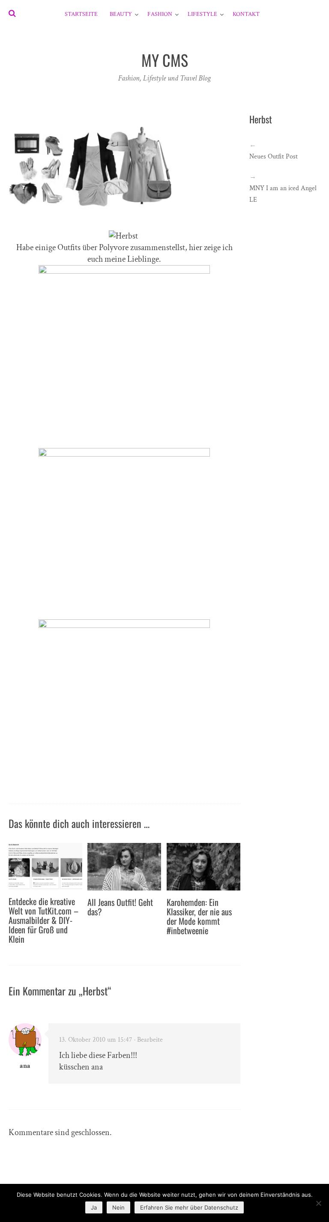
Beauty (121, 14)
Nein (118, 1207)
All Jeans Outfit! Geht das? (120, 907)
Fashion (159, 14)
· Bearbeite (148, 1039)
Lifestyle (202, 14)
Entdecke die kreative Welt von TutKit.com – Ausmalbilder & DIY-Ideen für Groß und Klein (43, 920)
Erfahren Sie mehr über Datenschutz (189, 1207)
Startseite (81, 14)
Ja (94, 1207)
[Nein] (318, 1203)
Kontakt (246, 14)
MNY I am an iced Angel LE (283, 194)
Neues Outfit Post (273, 156)
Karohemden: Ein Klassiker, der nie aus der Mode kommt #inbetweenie (199, 916)
